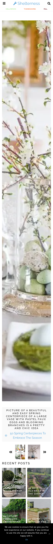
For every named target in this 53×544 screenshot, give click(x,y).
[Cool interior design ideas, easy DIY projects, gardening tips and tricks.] (26, 5)
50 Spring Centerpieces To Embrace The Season (27, 435)
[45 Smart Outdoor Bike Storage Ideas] (39, 513)
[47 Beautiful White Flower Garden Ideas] (14, 482)
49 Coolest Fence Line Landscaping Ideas (11, 520)
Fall (45, 9)
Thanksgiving (30, 9)
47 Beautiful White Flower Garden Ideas (12, 491)
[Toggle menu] (4, 4)
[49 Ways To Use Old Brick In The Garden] (39, 482)
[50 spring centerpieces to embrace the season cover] (20, 452)
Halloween (11, 9)
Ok (26, 539)
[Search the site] (49, 4)
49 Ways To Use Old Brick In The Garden (38, 491)
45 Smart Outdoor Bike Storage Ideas (37, 522)
